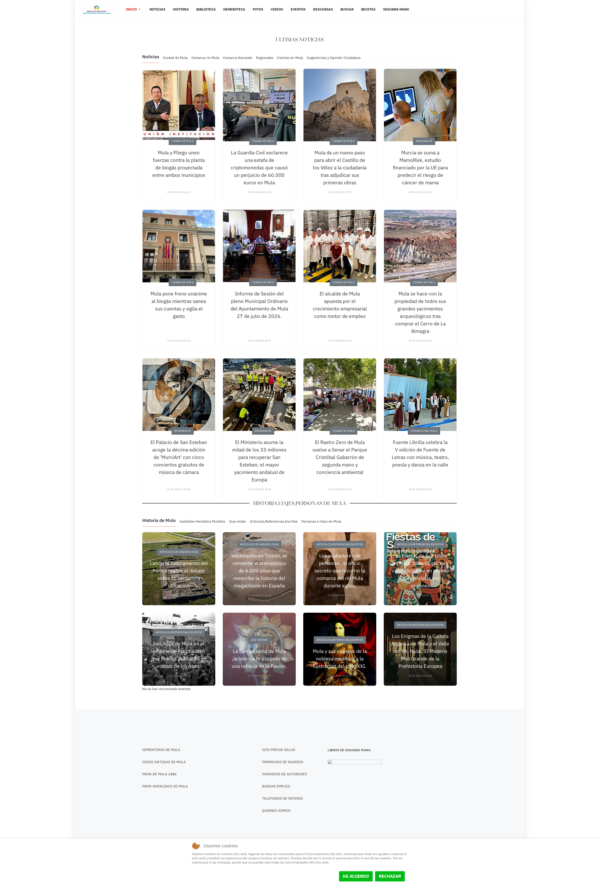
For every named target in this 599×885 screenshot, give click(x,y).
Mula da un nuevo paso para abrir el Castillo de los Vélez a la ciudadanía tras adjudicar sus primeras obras (340, 167)
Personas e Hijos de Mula (321, 521)
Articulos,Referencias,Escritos (274, 521)
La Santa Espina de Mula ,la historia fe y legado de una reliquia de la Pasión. (259, 658)
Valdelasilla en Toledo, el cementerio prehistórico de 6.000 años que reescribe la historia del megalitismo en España (259, 570)
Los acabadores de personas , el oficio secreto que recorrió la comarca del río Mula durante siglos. (339, 570)
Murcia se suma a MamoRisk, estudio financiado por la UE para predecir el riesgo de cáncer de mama (420, 167)
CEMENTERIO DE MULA (161, 749)
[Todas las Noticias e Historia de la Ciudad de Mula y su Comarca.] (96, 9)
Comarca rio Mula (205, 57)
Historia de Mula (159, 520)
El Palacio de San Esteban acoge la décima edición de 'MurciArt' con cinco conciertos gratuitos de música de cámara (178, 457)
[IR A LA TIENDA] (355, 777)
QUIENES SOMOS (276, 810)
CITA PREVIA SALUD (278, 749)
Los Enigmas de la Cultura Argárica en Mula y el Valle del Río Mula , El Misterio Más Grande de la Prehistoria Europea (420, 651)
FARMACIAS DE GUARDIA (282, 762)
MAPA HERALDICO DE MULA (165, 786)
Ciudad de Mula (175, 57)
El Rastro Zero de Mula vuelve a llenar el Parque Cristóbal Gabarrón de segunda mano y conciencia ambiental (339, 457)
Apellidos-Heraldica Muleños (202, 521)
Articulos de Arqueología (179, 552)
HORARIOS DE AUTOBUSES (284, 774)
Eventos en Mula (290, 57)
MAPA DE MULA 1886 (159, 774)
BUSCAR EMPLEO (276, 786)
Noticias (150, 56)
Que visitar (237, 521)
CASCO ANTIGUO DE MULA (164, 762)
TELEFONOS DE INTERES (282, 798)
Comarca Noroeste (237, 57)
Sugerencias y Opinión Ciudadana (334, 57)
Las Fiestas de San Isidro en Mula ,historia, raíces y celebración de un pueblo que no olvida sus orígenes (420, 570)
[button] (134, 9)
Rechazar (390, 876)
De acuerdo (356, 876)
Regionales (264, 57)
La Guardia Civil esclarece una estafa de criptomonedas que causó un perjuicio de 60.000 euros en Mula (259, 167)
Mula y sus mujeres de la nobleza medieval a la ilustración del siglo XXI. (340, 658)
